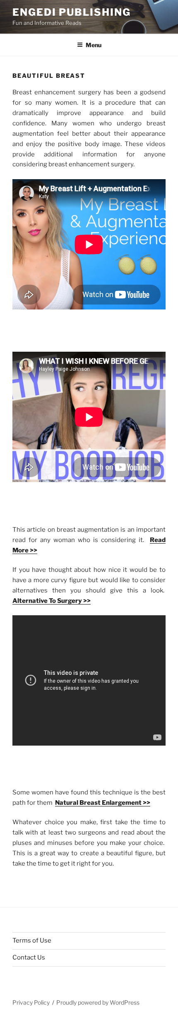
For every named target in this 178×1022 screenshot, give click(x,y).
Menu (93, 44)
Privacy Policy (31, 1002)
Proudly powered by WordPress (98, 1002)
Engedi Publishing (71, 12)
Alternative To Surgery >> (51, 601)
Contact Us (28, 957)
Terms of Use (31, 940)
